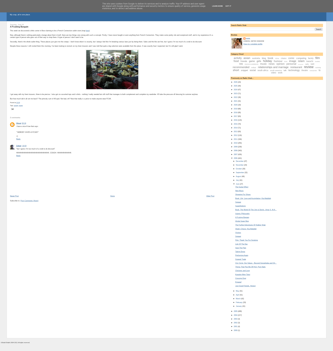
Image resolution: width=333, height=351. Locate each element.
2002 (236, 323)
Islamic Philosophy (242, 214)
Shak (248, 38)
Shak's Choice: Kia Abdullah (246, 229)
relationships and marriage (273, 67)
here (87, 31)
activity (16, 105)
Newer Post (14, 196)
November (240, 165)
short (236, 70)
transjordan (313, 70)
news (272, 63)
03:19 (24, 123)
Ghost (18, 123)
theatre (305, 70)
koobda (317, 61)
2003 (236, 319)
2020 (236, 105)
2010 (236, 143)
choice (283, 58)
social (253, 70)
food (236, 61)
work (280, 73)
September (240, 172)
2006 (236, 158)
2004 (236, 315)
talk (285, 70)
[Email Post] (12, 109)
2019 (236, 109)
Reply (18, 139)
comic (291, 58)
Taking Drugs (240, 252)
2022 (236, 97)
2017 (236, 116)
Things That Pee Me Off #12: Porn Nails (250, 267)
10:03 (24, 146)
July (237, 180)
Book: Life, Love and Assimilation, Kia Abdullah (253, 198)
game (252, 61)
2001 (236, 326)
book (270, 58)
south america (276, 70)
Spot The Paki (240, 248)
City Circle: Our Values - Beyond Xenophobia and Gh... (256, 263)
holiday (267, 61)
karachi (309, 61)
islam (301, 60)
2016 (236, 120)
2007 (236, 154)
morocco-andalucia (251, 64)
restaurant (296, 67)
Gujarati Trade (240, 259)
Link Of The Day (241, 244)
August (239, 176)
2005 (236, 311)
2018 (236, 112)
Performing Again (241, 255)
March (238, 299)
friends (244, 61)
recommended (241, 67)
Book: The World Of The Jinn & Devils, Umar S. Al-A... (256, 210)
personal (291, 63)
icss (285, 61)
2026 (236, 82)
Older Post (210, 196)
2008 (236, 150)
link (241, 64)
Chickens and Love (242, 271)
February (239, 302)
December (240, 161)
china (277, 58)
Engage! (238, 282)
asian (247, 57)
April (238, 295)
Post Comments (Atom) (29, 201)
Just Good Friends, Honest (245, 286)
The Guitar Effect (241, 187)
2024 (236, 90)
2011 (236, 139)
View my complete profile (252, 44)
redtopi (253, 67)
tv (320, 70)
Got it (228, 6)
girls (259, 61)
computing (301, 58)
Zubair (18, 146)
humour (278, 61)
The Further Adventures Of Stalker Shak (250, 225)
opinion (280, 63)
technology (294, 70)
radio (307, 64)
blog (264, 58)
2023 (236, 93)
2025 (236, 86)
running (318, 67)
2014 (236, 128)
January (239, 306)
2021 (236, 101)
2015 (236, 124)
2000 (236, 330)
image (21, 105)
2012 (236, 135)
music (263, 63)
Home (112, 196)
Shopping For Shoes (243, 194)
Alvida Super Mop (242, 221)
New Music (239, 191)
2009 (236, 147)
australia (256, 58)
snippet (244, 70)
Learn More (217, 6)
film (317, 58)
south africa (263, 70)
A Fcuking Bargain (19, 27)
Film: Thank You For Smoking (246, 240)
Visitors (238, 233)
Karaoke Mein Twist (242, 275)
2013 (236, 131)
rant (312, 64)
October (239, 169)
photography (300, 64)
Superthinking (240, 206)
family (310, 58)
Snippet (238, 202)
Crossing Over (240, 278)
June (238, 184)
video (273, 73)
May (238, 291)
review (308, 67)
